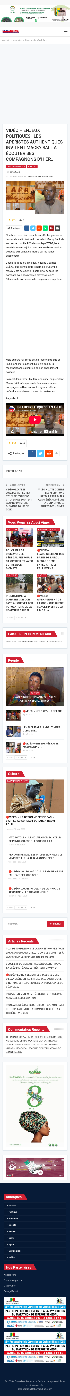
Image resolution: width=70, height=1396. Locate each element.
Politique (32, 166)
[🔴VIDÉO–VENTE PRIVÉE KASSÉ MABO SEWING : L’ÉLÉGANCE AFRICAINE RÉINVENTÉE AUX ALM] (13, 747)
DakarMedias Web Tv (16, 166)
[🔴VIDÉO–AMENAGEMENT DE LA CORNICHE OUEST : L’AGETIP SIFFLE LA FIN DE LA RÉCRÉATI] (50, 583)
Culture (35, 693)
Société (42, 575)
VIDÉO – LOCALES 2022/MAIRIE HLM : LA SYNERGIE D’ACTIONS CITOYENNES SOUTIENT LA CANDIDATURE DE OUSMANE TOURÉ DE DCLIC (19, 499)
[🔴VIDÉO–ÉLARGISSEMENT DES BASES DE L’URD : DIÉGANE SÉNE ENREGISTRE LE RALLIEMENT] (50, 537)
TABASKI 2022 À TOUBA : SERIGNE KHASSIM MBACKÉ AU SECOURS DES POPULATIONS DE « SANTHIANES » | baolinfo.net (34, 1041)
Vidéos (12, 1257)
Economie (13, 1218)
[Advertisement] (35, 85)
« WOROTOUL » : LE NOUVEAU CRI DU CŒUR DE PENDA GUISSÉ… (35, 699)
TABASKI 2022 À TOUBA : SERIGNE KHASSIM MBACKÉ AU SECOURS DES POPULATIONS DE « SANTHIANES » (33, 1048)
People (12, 1231)
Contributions (15, 1251)
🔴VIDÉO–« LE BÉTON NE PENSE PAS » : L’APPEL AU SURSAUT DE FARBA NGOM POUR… (30, 821)
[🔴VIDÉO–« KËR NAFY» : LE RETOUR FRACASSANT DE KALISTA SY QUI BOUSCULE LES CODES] (13, 715)
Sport (11, 1244)
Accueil (12, 1205)
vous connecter (25, 641)
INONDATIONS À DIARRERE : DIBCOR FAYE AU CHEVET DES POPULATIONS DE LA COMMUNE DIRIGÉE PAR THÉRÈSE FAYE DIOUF (35, 1009)
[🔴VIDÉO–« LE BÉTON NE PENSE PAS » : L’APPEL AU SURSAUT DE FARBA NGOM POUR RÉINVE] (35, 796)
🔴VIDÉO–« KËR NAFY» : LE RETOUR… (43, 711)
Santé (11, 1238)
